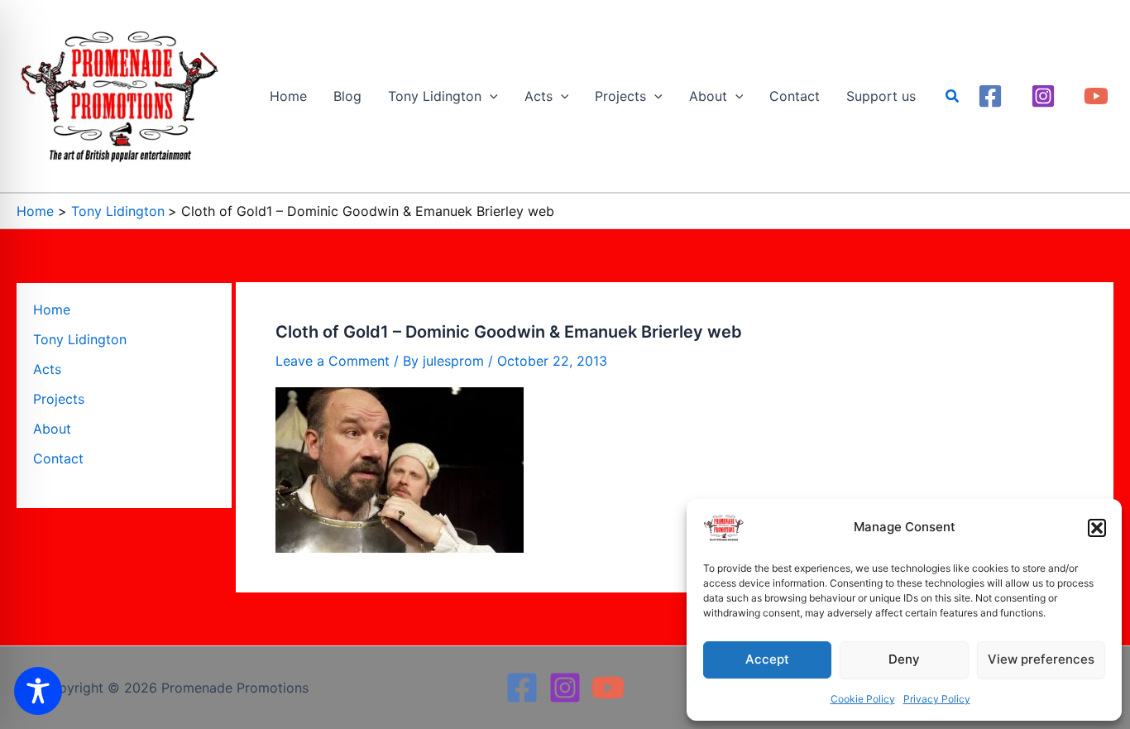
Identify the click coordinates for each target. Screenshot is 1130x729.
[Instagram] (1043, 96)
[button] (1097, 528)
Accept (767, 659)
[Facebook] (990, 96)
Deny (904, 659)
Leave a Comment (332, 361)
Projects (58, 399)
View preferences (1041, 659)
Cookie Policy (863, 699)
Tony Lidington (80, 339)
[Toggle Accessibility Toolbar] (38, 691)
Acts (47, 369)
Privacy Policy (936, 699)
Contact (58, 458)
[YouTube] (1096, 96)
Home (51, 309)
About (52, 428)
